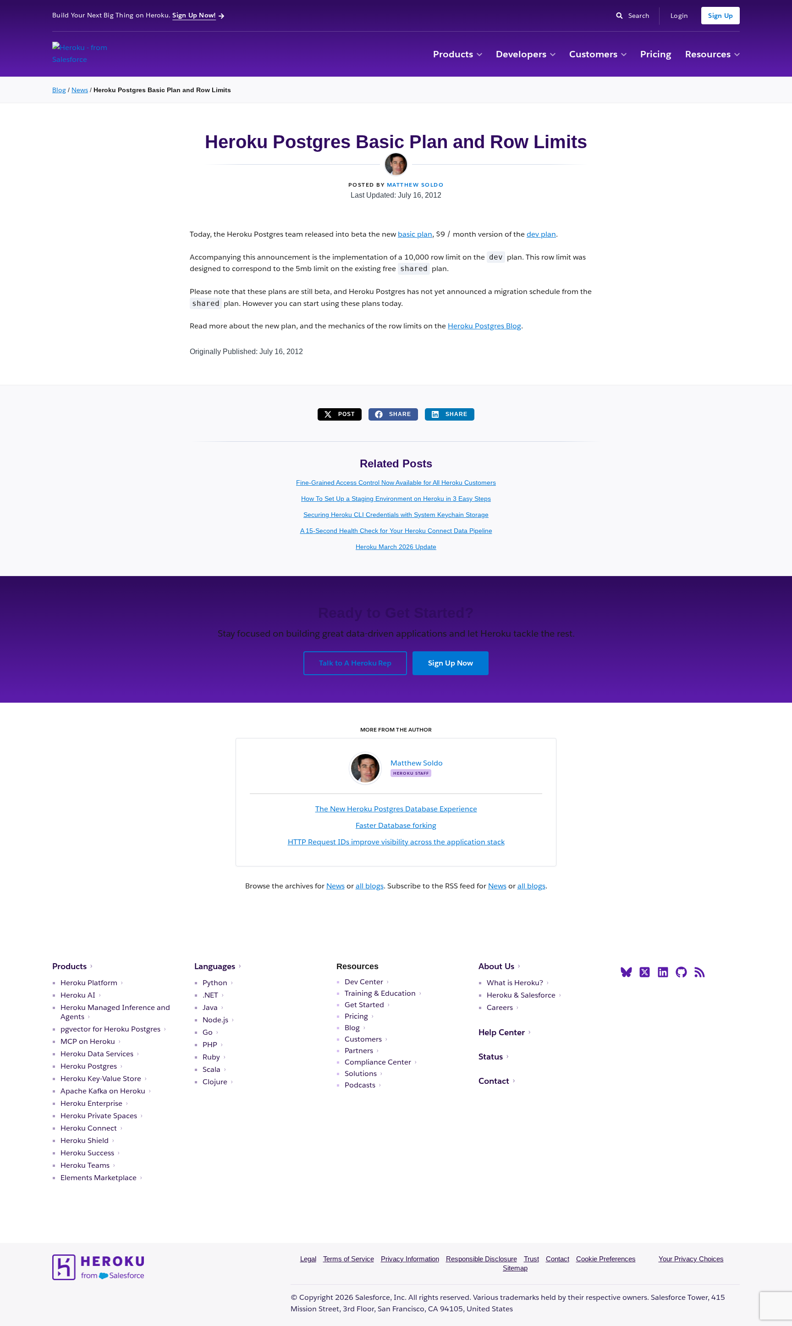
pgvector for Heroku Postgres (110, 1029)
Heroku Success (87, 1153)
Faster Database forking (396, 825)
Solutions (361, 1073)
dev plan (541, 234)
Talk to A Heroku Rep (355, 663)
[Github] (681, 972)
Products (453, 54)
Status (490, 1056)
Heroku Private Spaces (98, 1116)
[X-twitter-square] (644, 972)
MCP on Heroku (87, 1041)
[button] (479, 54)
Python (215, 983)
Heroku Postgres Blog (484, 326)
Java (210, 1007)
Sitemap (515, 1268)
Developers (521, 54)
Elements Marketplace (98, 1177)
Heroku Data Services (96, 1054)
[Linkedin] (663, 972)
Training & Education (380, 993)
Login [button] (679, 15)
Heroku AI (77, 995)
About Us (496, 966)
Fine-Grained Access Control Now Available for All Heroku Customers (396, 482)
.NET (210, 995)
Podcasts (360, 1085)
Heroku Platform (88, 983)
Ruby (211, 1057)
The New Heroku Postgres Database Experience (396, 809)
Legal (308, 1259)
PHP (210, 1044)
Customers (593, 54)
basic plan (415, 234)
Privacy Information (410, 1259)
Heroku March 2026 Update (396, 546)
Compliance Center (378, 1062)
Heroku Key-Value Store (100, 1078)
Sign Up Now (450, 663)
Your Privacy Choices (691, 1259)
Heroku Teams (85, 1165)
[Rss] (699, 972)
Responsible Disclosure (481, 1259)
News (80, 90)
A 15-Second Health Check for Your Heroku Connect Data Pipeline (396, 530)
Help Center (501, 1032)
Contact (493, 1081)
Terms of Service (348, 1259)
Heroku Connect (88, 1128)
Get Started (364, 1005)
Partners (359, 1050)
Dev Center (364, 982)
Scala (211, 1069)
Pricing (655, 54)
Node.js (215, 1020)
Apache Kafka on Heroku (102, 1091)
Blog (59, 90)
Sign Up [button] (720, 15)
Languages (214, 966)
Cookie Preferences (606, 1259)
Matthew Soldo (415, 185)
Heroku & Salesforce (521, 995)
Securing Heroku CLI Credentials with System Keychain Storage (396, 514)
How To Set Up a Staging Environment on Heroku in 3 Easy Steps (396, 498)
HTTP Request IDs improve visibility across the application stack (396, 842)
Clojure (215, 1082)
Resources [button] (708, 54)
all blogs (370, 886)
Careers (500, 1007)
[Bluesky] (626, 972)
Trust (531, 1259)
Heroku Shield (84, 1140)
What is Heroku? (515, 983)
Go (208, 1032)
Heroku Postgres (88, 1066)
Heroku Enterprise (91, 1103)
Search (641, 15)
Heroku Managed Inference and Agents (115, 1012)
